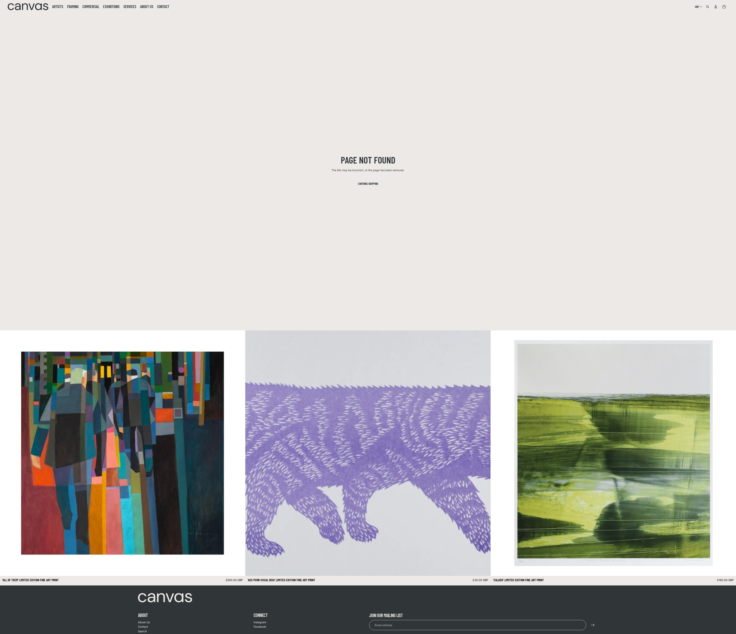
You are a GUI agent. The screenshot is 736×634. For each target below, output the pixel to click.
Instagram (260, 622)
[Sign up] (593, 625)
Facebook (260, 626)
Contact (143, 626)
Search (142, 631)
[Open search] (707, 6)
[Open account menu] (715, 6)
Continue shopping (368, 183)
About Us (144, 622)
